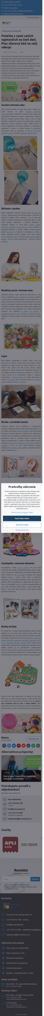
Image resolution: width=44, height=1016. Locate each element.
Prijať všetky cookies (22, 518)
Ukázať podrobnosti (22, 530)
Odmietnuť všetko (22, 525)
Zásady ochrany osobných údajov (22, 512)
